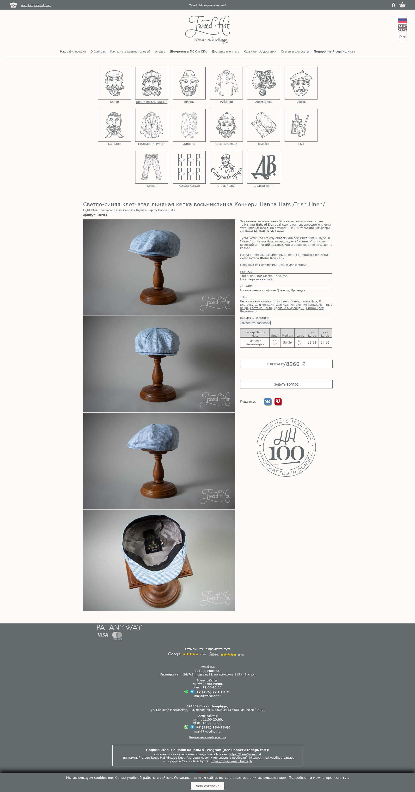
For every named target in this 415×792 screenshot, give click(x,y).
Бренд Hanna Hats (304, 301)
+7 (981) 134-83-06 (213, 727)
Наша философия (73, 51)
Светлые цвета (261, 308)
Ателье (160, 51)
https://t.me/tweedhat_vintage (271, 757)
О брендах (98, 51)
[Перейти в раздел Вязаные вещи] (226, 125)
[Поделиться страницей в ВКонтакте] (268, 403)
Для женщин (264, 304)
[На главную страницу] (207, 30)
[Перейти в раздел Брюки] (151, 167)
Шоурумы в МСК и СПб (188, 51)
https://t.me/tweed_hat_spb (231, 761)
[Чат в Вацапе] (186, 692)
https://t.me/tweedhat (245, 754)
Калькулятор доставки (260, 51)
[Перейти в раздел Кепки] (114, 83)
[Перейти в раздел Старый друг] (226, 167)
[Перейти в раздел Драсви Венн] (263, 167)
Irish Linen (281, 301)
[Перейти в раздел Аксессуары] (263, 83)
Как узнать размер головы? (130, 51)
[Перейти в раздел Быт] (301, 125)
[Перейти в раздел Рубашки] (226, 83)
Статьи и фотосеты (295, 51)
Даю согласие (208, 786)
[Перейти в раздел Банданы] (114, 125)
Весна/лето (248, 311)
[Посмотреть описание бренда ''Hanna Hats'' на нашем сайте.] (286, 447)
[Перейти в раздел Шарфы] (263, 125)
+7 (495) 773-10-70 (213, 691)
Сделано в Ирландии (289, 308)
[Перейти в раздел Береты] (301, 83)
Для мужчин (285, 304)
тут (345, 777)
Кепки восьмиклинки (255, 301)
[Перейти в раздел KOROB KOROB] (189, 167)
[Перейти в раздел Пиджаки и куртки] (151, 125)
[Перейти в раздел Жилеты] (189, 125)
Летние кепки (306, 304)
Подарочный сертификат (334, 51)
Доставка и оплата (225, 51)
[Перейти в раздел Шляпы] (189, 83)
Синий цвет (314, 308)
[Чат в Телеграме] (192, 692)
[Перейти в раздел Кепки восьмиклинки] (151, 83)
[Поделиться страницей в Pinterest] (278, 403)
